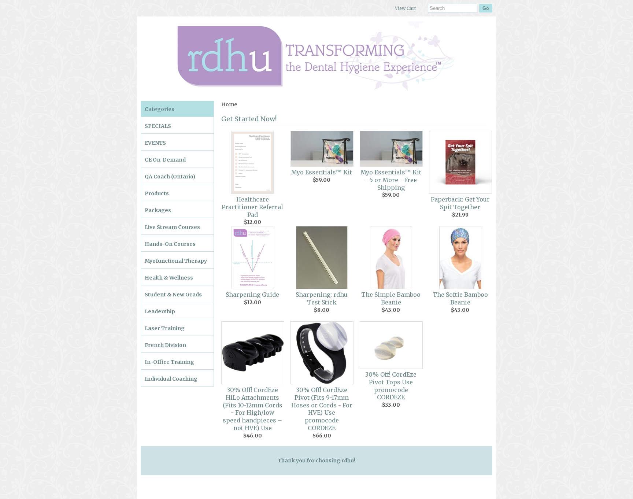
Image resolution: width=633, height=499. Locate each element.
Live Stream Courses (172, 227)
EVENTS (155, 143)
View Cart (405, 8)
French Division (165, 345)
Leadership (160, 311)
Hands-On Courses (170, 244)
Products (157, 193)
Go (485, 8)
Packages (158, 210)
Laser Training (165, 328)
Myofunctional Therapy (176, 261)
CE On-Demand (165, 159)
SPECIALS (158, 126)
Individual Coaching (171, 379)
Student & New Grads (173, 294)
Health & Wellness (169, 277)
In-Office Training (169, 362)
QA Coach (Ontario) (170, 176)
